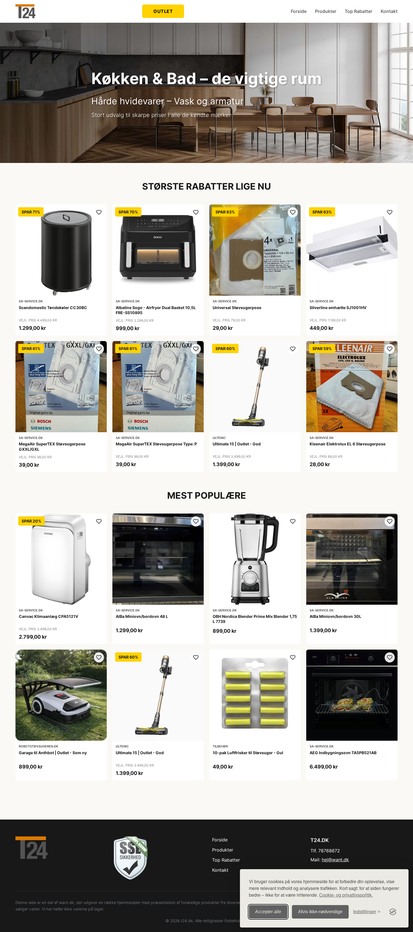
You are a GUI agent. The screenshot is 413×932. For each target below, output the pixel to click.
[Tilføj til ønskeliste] (99, 212)
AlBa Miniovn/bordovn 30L (335, 616)
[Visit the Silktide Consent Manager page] (393, 912)
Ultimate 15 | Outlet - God (237, 443)
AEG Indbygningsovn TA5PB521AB (343, 752)
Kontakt (389, 11)
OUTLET (163, 11)
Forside (299, 11)
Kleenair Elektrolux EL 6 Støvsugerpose (347, 443)
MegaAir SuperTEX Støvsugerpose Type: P (156, 443)
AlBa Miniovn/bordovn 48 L (142, 616)
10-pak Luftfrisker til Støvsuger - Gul (248, 752)
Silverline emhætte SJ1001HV (338, 307)
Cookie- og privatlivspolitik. (346, 895)
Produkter (325, 11)
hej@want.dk (335, 859)
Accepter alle (268, 911)
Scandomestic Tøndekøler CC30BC (53, 307)
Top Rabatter (358, 11)
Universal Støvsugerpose (237, 307)
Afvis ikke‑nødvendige (320, 911)
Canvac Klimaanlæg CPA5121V (48, 616)
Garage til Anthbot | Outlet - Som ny (53, 752)
